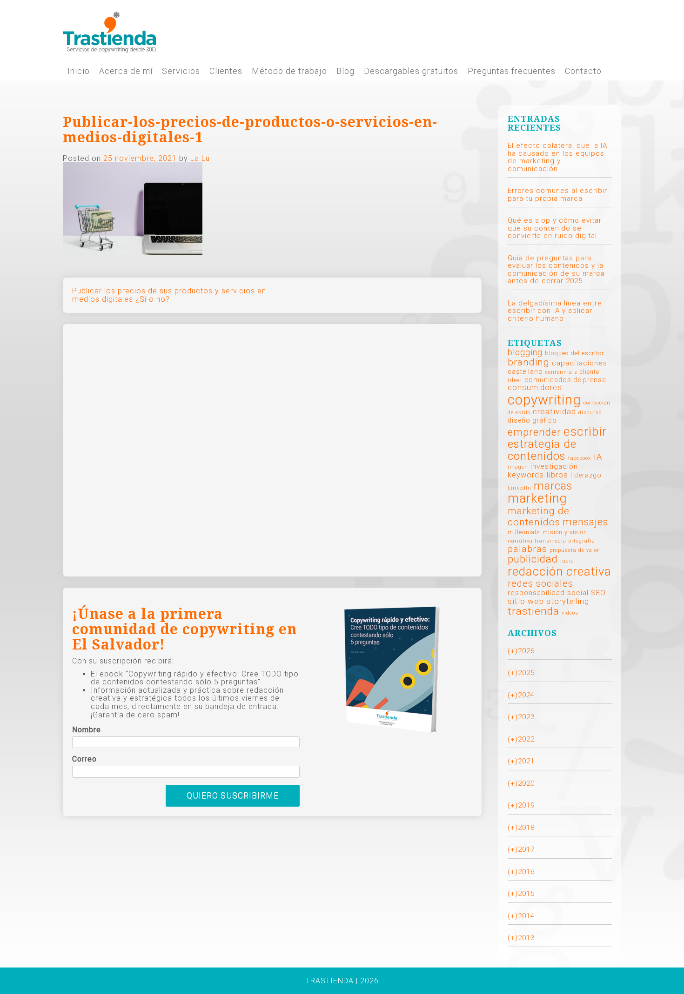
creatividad (554, 411)
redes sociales (540, 583)
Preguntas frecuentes (512, 71)
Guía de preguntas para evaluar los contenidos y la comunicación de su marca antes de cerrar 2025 (556, 269)
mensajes (585, 522)
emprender (534, 432)
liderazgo (586, 475)
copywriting (544, 400)
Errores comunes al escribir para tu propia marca (557, 194)
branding (529, 362)
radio (567, 561)
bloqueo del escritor (574, 353)
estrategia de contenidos (542, 450)
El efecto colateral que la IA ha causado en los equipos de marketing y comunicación (557, 157)
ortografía (582, 541)
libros (557, 474)
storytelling (567, 601)
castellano (525, 371)
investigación (554, 466)
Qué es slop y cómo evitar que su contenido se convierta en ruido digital (555, 228)
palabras (527, 548)
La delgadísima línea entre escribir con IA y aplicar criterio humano (555, 311)
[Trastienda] (109, 31)
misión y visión (565, 532)
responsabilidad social (548, 593)
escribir (585, 431)
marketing (537, 498)
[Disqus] (272, 449)
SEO (598, 593)
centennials (561, 372)
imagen (518, 467)
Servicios (181, 71)
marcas (553, 485)
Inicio (78, 71)
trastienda (533, 611)
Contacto (583, 71)
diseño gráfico (532, 420)
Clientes (225, 71)
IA (598, 457)
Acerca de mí (126, 71)
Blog (345, 71)
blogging (525, 352)
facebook (579, 458)
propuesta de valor (574, 550)
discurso (590, 413)
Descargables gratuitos (411, 71)
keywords (526, 474)
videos (570, 613)
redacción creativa (559, 571)
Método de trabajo (289, 71)
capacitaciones (579, 363)
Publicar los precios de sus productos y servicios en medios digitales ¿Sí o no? (169, 295)
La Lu (200, 158)
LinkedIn (519, 488)
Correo (84, 759)
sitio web (526, 601)
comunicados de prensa (565, 380)
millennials (524, 532)
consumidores (535, 387)
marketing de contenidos (539, 516)
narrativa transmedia (537, 541)
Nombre (86, 730)
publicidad (533, 559)
